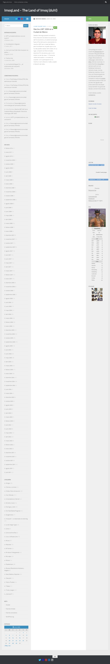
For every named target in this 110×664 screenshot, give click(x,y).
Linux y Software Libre (12, 536)
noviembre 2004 (10, 381)
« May (6, 645)
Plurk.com (102, 139)
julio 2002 (8, 425)
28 (13, 643)
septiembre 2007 (10, 247)
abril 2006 (8, 314)
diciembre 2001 (10, 452)
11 (26, 635)
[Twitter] (16, 19)
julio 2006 (8, 302)
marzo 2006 (9, 318)
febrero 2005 (9, 369)
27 (9, 643)
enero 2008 (9, 231)
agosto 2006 (9, 298)
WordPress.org (10, 617)
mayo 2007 (9, 263)
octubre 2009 (9, 164)
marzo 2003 (9, 417)
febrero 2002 (9, 445)
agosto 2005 (9, 346)
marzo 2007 (9, 271)
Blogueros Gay (92, 190)
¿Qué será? (9, 594)
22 (16, 640)
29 (16, 643)
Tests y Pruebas (10, 582)
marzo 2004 (9, 393)
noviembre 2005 (10, 334)
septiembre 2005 (10, 342)
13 (9, 638)
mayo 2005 (9, 358)
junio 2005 (8, 354)
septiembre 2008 (10, 199)
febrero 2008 (9, 227)
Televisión (8, 578)
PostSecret (91, 198)
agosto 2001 (9, 468)
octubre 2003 (9, 401)
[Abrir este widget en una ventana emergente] (103, 179)
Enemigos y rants (10, 507)
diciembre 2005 (10, 330)
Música (8, 560)
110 (102, 269)
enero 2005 (9, 373)
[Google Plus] (25, 19)
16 (19, 638)
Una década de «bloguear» (13, 44)
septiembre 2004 (10, 385)
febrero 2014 (9, 148)
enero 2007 (9, 279)
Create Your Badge (92, 108)
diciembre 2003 (10, 397)
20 (9, 640)
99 (102, 240)
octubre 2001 (9, 460)
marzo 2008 (9, 223)
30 (102, 275)
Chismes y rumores (11, 487)
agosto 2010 (9, 156)
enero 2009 (9, 184)
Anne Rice (100, 64)
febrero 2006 (9, 322)
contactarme (92, 95)
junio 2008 (8, 211)
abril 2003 (8, 413)
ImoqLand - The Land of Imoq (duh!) (30, 10)
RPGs (90, 62)
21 (13, 640)
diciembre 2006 (10, 282)
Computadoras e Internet (12, 499)
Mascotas (8, 544)
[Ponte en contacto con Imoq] (97, 43)
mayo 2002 (9, 433)
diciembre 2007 (10, 235)
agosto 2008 (9, 203)
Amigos (8, 483)
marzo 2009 (9, 180)
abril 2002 (8, 437)
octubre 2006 (9, 290)
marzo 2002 (9, 441)
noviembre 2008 (10, 192)
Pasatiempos (9, 564)
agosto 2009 (9, 168)
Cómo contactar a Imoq (21, 2)
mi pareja (102, 78)
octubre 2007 (9, 243)
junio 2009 (8, 172)
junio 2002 (8, 429)
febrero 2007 (9, 275)
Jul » (10, 645)
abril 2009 (8, 176)
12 (102, 273)
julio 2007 (8, 255)
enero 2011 (9, 152)
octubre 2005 (9, 338)
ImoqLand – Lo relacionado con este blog (17, 519)
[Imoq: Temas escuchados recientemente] (96, 165)
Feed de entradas (10, 609)
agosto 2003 (9, 405)
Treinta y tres (9, 58)
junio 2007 (8, 259)
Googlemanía (9, 515)
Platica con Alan (93, 200)
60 (102, 263)
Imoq (7, 85)
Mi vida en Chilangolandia (12, 552)
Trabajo (8, 586)
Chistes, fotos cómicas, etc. (13, 491)
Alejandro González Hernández (95, 103)
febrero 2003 (9, 421)
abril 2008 (8, 219)
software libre (98, 51)
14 (56, 27)
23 (19, 640)
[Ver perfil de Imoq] (99, 179)
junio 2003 (8, 409)
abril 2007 (8, 267)
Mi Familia (8, 548)
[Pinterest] (22, 19)
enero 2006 (9, 326)
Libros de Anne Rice (11, 532)
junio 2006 (8, 306)
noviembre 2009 (10, 160)
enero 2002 (9, 448)
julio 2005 (8, 350)
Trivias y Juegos (10, 590)
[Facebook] (19, 19)
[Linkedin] (27, 19)
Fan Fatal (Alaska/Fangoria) (13, 511)
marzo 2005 (9, 365)
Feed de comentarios (11, 613)
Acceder (8, 605)
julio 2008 (8, 207)
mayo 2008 (9, 215)
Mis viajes (8, 556)
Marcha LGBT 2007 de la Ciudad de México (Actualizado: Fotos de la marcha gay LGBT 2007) (16, 111)
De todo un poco (10, 503)
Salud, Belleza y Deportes (12, 574)
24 (23, 640)
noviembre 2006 (10, 286)
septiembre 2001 (10, 464)
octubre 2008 (9, 196)
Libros (7, 529)
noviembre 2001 (10, 456)
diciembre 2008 (10, 188)
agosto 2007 (9, 251)
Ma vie (7, 540)
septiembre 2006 (10, 294)
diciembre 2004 (10, 377)
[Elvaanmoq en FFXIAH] (97, 226)
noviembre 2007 (10, 239)
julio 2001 (8, 472)
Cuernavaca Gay (93, 196)
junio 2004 (8, 389)
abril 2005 (8, 362)
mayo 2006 (9, 310)
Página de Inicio (7, 2)
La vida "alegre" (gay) (40, 26)
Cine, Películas (9, 495)
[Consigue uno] (92, 179)
